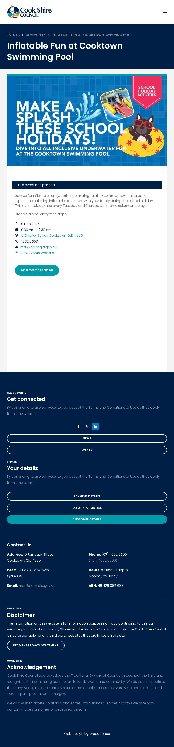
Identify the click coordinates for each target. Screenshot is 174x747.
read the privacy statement (35, 645)
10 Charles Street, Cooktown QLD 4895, (52, 235)
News (87, 438)
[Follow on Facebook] (78, 426)
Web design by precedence (87, 733)
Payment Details (87, 496)
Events (13, 35)
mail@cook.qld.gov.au (38, 247)
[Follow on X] (87, 426)
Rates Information (87, 508)
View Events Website (37, 252)
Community (35, 35)
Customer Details (87, 519)
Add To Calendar (37, 270)
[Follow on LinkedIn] (95, 426)
